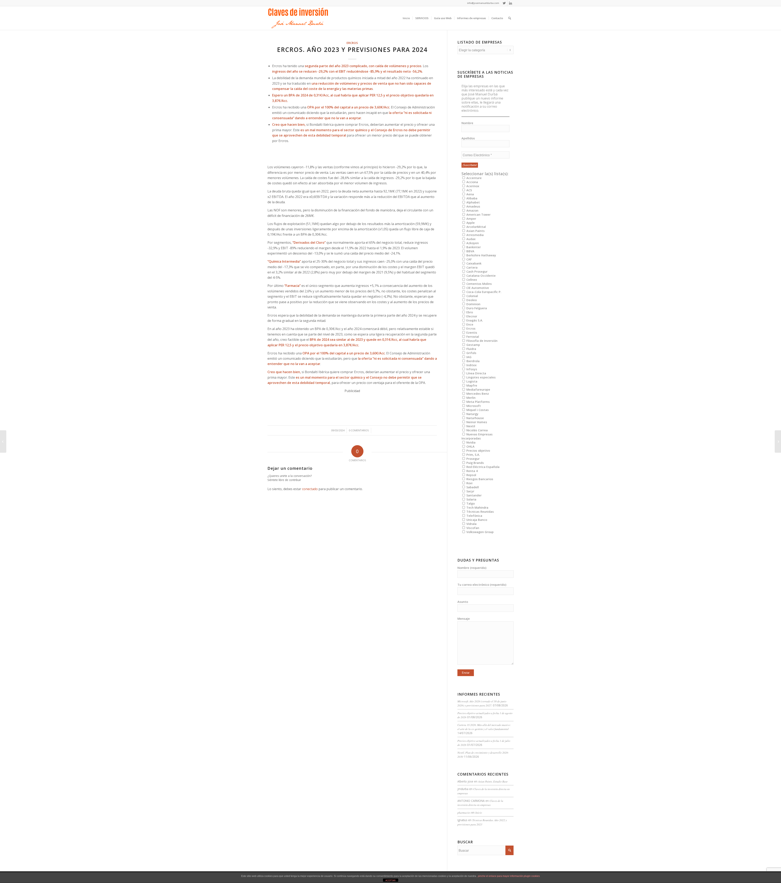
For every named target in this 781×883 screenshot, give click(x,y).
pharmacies (463, 812)
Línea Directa (476, 373)
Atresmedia (475, 235)
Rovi (469, 483)
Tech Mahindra (477, 507)
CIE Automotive (477, 288)
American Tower (478, 214)
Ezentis (471, 332)
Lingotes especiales (481, 377)
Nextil (470, 426)
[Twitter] (504, 3)
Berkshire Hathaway (481, 255)
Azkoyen (472, 243)
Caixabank (473, 263)
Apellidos (468, 138)
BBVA (470, 251)
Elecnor (471, 316)
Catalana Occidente (481, 275)
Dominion (473, 304)
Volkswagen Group (480, 532)
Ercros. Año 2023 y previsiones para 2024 (352, 49)
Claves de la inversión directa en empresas (480, 803)
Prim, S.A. (473, 454)
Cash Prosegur (477, 271)
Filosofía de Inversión (481, 341)
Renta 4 (472, 471)
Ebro (469, 312)
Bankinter (473, 247)
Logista (471, 381)
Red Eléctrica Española (483, 467)
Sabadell (472, 487)
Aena (470, 194)
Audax (471, 239)
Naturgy (472, 414)
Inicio (478, 812)
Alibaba (471, 198)
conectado (310, 489)
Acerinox (472, 186)
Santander (474, 495)
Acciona (472, 182)
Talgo (470, 503)
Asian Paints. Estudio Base (493, 781)
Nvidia (471, 442)
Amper (471, 218)
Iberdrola (473, 361)
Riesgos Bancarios (479, 479)
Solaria (471, 499)
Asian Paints (475, 231)
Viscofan (472, 528)
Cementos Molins (479, 284)
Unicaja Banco (476, 520)
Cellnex (471, 280)
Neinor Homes (476, 422)
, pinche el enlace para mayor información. (500, 876)
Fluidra (471, 349)
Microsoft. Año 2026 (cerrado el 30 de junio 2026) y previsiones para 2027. (481, 703)
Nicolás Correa (477, 430)
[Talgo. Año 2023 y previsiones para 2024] (3, 441)
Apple (470, 223)
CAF (469, 259)
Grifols (471, 353)
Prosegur (473, 459)
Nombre (467, 123)
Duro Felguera (476, 308)
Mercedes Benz (477, 393)
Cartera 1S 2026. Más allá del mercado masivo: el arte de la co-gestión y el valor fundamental (484, 727)
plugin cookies (532, 876)
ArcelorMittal (476, 227)
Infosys (471, 369)
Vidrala (471, 524)
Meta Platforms (478, 402)
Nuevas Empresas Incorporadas (477, 436)
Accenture (474, 178)
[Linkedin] (510, 3)
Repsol (471, 475)
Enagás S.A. (474, 320)
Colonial (472, 296)
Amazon (472, 210)
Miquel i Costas (477, 410)
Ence (469, 324)
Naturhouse (475, 418)
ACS (469, 190)
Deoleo (471, 300)
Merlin (471, 398)
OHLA (470, 446)
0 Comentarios (359, 430)
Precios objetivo (478, 450)
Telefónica (474, 516)
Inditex (471, 365)
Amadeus (473, 206)
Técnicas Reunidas (480, 511)
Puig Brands (475, 463)
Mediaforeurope (478, 389)
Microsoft (473, 406)
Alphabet (473, 202)
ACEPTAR (390, 880)
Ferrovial (472, 336)
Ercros (352, 43)
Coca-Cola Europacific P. (483, 292)
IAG (468, 357)
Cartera (472, 267)
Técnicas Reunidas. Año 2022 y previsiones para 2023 (482, 822)
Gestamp (473, 345)
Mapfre (471, 385)
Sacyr (470, 491)
